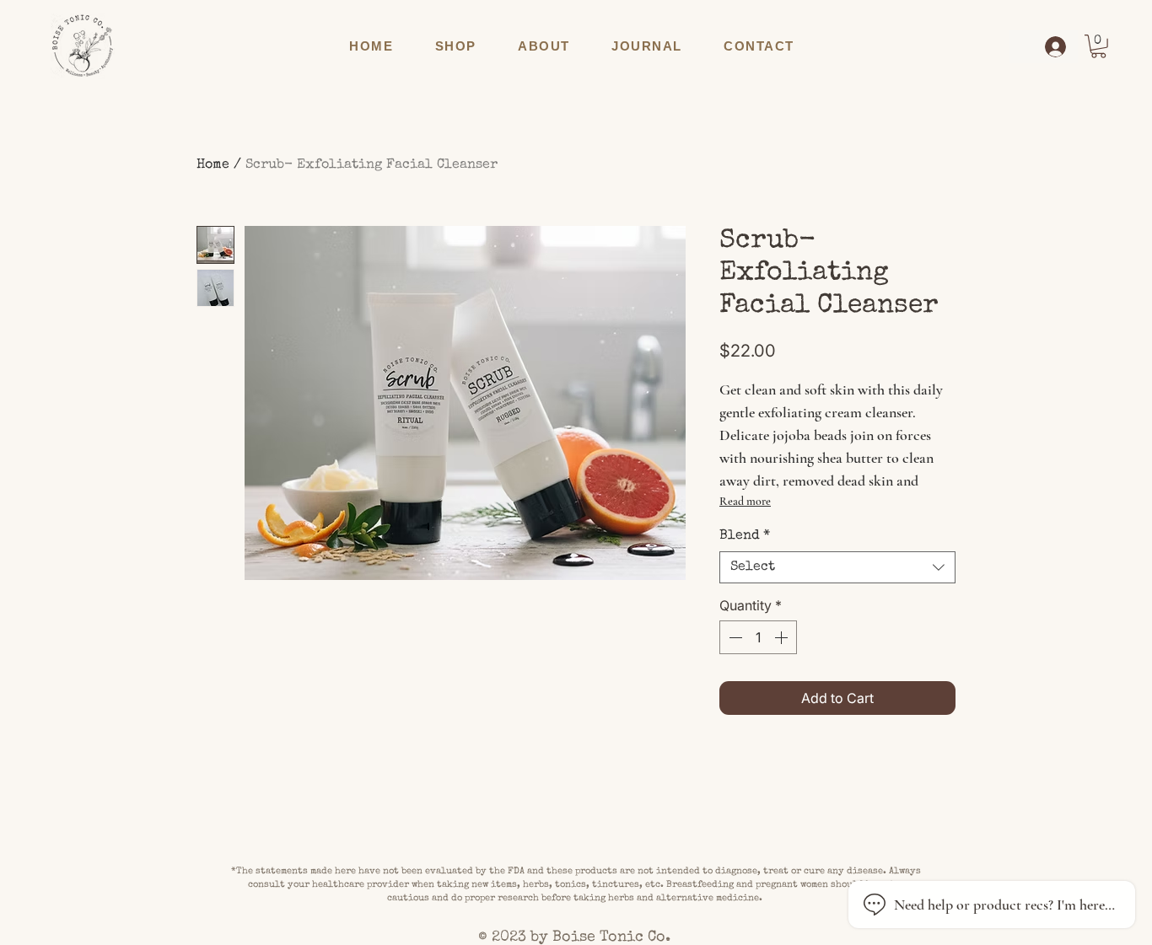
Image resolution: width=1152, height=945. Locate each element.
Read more (745, 501)
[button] (456, 46)
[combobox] (837, 567)
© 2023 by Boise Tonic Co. (576, 937)
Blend (744, 536)
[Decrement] (734, 637)
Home (212, 165)
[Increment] (782, 637)
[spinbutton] (758, 637)
